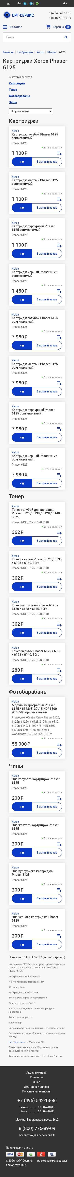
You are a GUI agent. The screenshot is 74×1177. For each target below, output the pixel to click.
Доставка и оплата (36, 1086)
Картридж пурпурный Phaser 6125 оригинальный (33, 411)
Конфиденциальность (36, 1091)
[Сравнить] (59, 154)
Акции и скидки (36, 1072)
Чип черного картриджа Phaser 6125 (35, 918)
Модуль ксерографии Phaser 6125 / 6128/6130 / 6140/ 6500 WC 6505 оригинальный (34, 709)
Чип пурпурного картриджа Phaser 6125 (32, 873)
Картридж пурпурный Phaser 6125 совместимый (33, 228)
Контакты (36, 1077)
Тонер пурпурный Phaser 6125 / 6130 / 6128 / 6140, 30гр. (35, 607)
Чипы (13, 102)
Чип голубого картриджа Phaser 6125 (36, 781)
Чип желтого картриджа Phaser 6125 (35, 827)
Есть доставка (17, 1042)
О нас (36, 1082)
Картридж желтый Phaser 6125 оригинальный (35, 365)
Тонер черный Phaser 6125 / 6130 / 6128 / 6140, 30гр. (36, 653)
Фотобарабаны (19, 96)
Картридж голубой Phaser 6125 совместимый (35, 136)
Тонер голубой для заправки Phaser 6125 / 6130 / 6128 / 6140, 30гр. (36, 513)
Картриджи (17, 83)
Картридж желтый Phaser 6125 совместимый (35, 182)
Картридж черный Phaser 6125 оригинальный (34, 457)
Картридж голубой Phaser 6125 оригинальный (35, 319)
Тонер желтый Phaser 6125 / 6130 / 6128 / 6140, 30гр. (37, 561)
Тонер (13, 89)
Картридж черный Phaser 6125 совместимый (34, 273)
